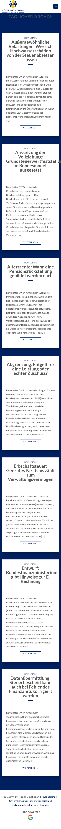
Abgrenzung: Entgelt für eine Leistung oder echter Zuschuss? (30, 369)
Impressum (48, 796)
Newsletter (30, 38)
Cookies (44, 804)
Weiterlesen (31, 128)
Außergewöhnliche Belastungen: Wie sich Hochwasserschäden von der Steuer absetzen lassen (31, 50)
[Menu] (55, 6)
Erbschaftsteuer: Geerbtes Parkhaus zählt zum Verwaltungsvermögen (30, 472)
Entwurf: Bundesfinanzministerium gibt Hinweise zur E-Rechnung (31, 574)
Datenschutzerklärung (25, 804)
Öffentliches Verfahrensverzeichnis (30, 800)
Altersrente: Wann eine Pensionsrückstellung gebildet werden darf (30, 271)
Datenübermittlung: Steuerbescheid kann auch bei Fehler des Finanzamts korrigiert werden (30, 686)
